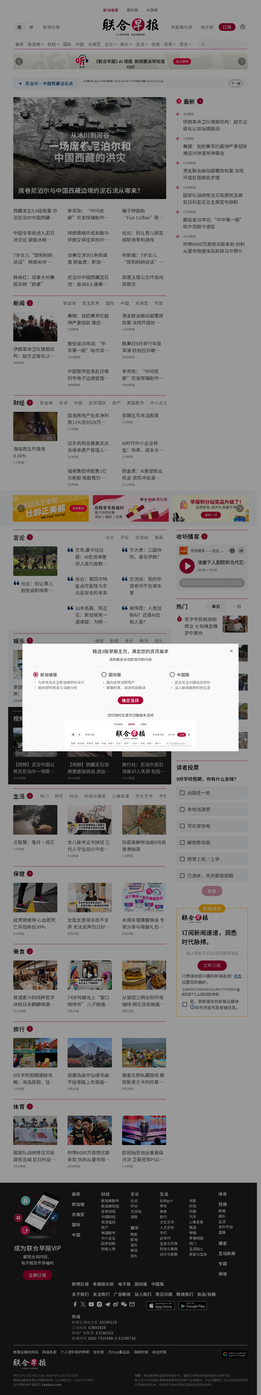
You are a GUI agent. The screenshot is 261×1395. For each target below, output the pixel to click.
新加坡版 (48, 675)
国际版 (115, 675)
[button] (62, 675)
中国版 (183, 675)
